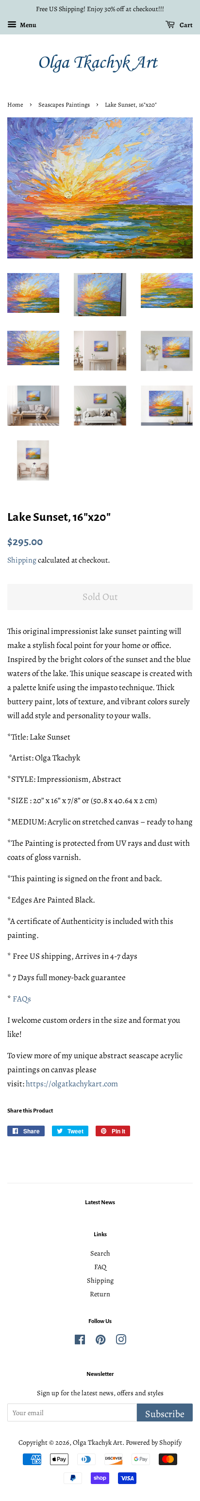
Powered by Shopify (154, 1442)
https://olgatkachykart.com (72, 1083)
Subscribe (164, 1413)
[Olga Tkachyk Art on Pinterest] (100, 1341)
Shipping (21, 560)
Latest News (100, 1202)
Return (100, 1294)
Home (15, 104)
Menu (27, 25)
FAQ (100, 1267)
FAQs (22, 998)
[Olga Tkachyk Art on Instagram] (121, 1341)
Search (100, 1253)
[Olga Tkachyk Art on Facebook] (79, 1341)
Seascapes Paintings (64, 104)
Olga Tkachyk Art (97, 1442)
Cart (186, 25)
